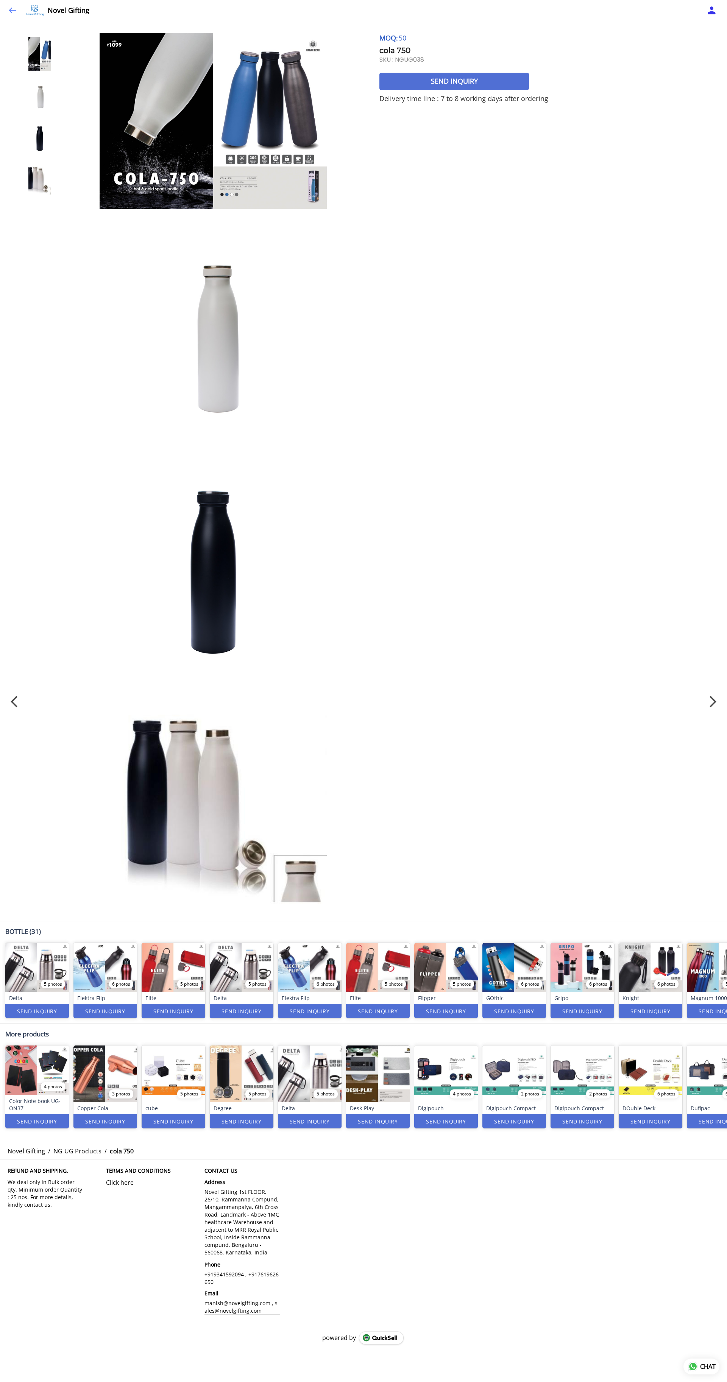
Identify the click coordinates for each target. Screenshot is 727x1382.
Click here (120, 1182)
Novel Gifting (68, 10)
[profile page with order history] (711, 10)
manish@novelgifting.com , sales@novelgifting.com (241, 1306)
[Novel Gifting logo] (35, 10)
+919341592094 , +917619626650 (241, 1278)
